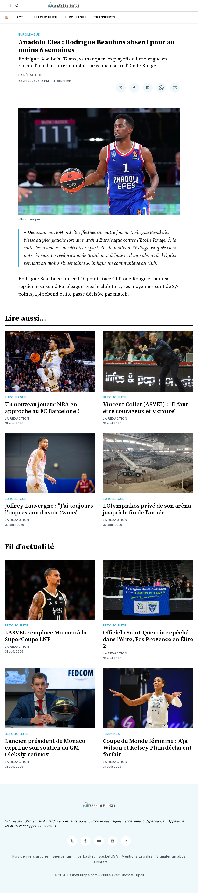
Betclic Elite (45, 17)
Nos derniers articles (30, 856)
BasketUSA (108, 856)
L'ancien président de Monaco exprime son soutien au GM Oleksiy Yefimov (45, 748)
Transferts (104, 17)
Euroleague (75, 17)
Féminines (111, 734)
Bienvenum (62, 856)
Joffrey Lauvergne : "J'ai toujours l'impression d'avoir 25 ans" (49, 509)
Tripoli (139, 875)
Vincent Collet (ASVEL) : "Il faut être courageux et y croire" (145, 408)
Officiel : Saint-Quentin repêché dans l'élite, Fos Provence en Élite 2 (148, 639)
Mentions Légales (137, 856)
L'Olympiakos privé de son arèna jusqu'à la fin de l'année (147, 509)
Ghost (125, 875)
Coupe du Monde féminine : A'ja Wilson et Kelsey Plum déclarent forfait (147, 748)
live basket (85, 856)
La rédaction (30, 75)
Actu (21, 17)
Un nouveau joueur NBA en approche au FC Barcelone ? (42, 408)
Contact (101, 862)
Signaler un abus (171, 856)
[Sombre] (11, 5)
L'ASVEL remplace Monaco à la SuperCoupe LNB (45, 636)
